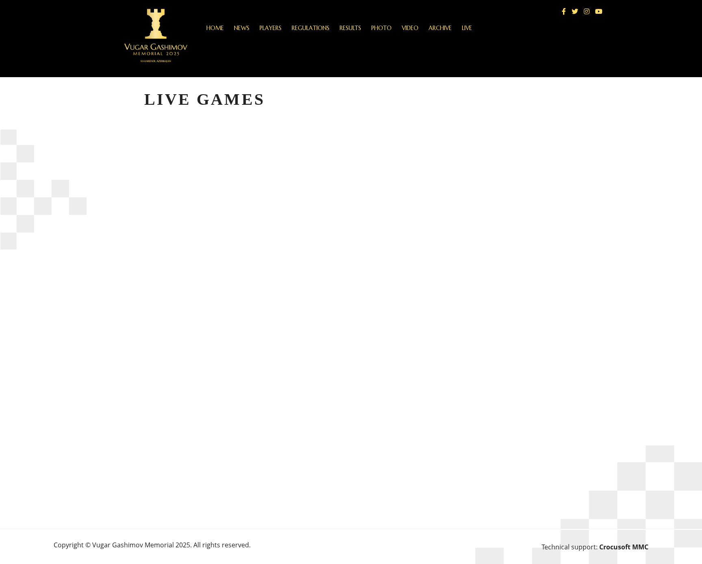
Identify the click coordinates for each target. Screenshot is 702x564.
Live (467, 28)
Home (215, 28)
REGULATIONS (310, 28)
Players (271, 28)
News (241, 28)
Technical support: (595, 546)
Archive (440, 28)
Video (410, 28)
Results (350, 28)
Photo (381, 28)
